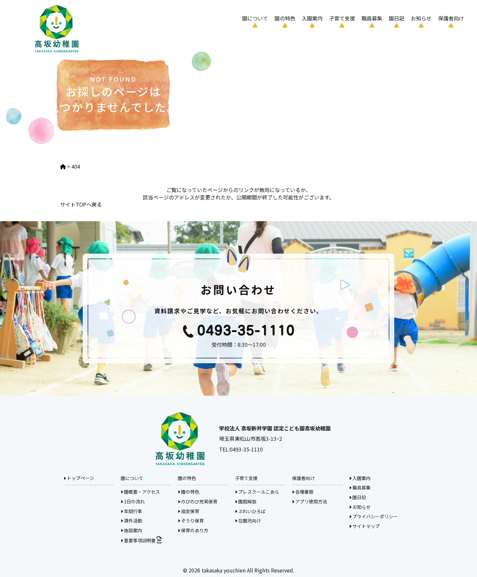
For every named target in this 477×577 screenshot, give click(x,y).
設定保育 (189, 511)
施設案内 (132, 530)
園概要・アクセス (141, 491)
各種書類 (303, 491)
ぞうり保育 (192, 520)
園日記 (396, 18)
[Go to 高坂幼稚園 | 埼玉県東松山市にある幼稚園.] (63, 166)
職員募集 (371, 18)
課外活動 (132, 520)
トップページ (80, 478)
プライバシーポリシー (374, 516)
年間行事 (132, 511)
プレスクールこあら (258, 491)
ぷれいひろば (251, 511)
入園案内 (312, 18)
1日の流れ (134, 501)
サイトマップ (365, 526)
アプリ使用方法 (310, 501)
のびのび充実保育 (198, 501)
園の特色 (189, 491)
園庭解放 (246, 501)
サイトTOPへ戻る (81, 204)
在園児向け (249, 520)
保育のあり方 (194, 530)
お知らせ (421, 18)
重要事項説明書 (140, 540)
